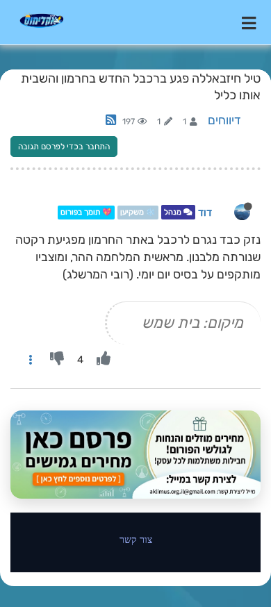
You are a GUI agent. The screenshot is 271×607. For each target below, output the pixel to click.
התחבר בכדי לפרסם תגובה (64, 146)
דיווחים (224, 120)
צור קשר (136, 539)
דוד (205, 212)
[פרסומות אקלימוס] (135, 454)
